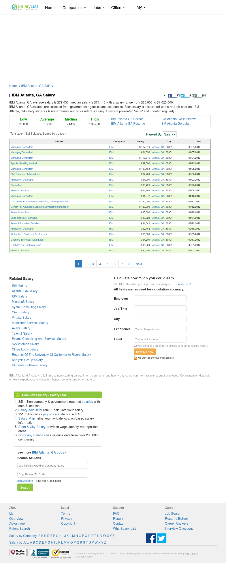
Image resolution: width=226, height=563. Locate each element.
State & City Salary (32, 426)
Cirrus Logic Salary (25, 349)
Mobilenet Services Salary (30, 322)
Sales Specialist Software (24, 217)
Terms (65, 513)
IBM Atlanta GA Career (127, 119)
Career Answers (176, 523)
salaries (87, 401)
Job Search (173, 513)
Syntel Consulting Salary (29, 307)
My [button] (140, 7)
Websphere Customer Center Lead (29, 234)
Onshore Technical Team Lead (27, 239)
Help (138, 553)
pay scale (50, 414)
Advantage (17, 523)
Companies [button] (73, 7)
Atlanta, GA (158, 147)
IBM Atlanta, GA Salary (37, 85)
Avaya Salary (21, 328)
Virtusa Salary (21, 317)
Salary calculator (30, 409)
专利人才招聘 (191, 553)
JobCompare (25, 480)
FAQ (116, 513)
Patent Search (19, 528)
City (117, 318)
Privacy (66, 518)
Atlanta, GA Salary (25, 291)
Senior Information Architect (25, 223)
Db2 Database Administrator (26, 174)
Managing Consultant (22, 147)
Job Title (120, 308)
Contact (118, 523)
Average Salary (151, 553)
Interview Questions (179, 528)
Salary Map (26, 418)
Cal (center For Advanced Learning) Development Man (40, 201)
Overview (16, 518)
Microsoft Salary (23, 301)
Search (25, 487)
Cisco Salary (20, 312)
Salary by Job (18, 542)
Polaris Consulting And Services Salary (39, 338)
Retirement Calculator (172, 553)
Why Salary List (124, 528)
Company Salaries (31, 435)
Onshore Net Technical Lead (26, 245)
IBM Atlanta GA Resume (128, 123)
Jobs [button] (97, 7)
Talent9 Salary (22, 333)
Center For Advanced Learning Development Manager (40, 206)
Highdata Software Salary (29, 365)
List (11, 513)
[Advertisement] (113, 47)
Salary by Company (23, 535)
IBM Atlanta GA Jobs (175, 123)
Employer (121, 298)
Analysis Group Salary (27, 360)
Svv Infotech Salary (25, 344)
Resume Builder (176, 518)
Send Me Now (144, 352)
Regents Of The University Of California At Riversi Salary (51, 354)
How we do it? (183, 284)
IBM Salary (19, 285)
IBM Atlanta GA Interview (178, 119)
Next (139, 264)
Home (52, 7)
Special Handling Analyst (24, 163)
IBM (111, 147)
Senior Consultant (20, 190)
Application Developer (22, 179)
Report (118, 518)
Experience (122, 329)
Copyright (68, 523)
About (114, 553)
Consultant (16, 185)
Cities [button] (116, 7)
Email (118, 339)
